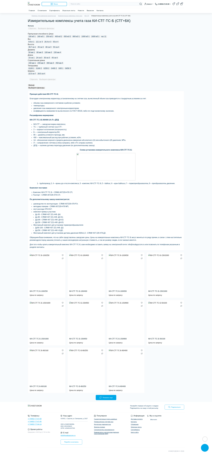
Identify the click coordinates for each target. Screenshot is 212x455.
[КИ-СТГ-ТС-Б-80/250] (86, 366)
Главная (32, 10)
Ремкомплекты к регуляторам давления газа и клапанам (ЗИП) (106, 433)
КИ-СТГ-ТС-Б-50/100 (156, 339)
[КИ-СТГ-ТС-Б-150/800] (126, 319)
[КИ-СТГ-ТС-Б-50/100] (165, 319)
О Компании (134, 424)
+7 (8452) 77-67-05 (35, 421)
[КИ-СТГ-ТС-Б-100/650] (126, 271)
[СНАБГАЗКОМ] (66, 407)
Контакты (100, 10)
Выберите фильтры (46, 28)
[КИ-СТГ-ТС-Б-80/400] (126, 366)
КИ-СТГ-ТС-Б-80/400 (117, 386)
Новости (81, 10)
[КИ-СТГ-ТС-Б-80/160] (47, 366)
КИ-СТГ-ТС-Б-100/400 (78, 291)
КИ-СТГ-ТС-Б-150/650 (78, 339)
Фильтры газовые (99, 427)
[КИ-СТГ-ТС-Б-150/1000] (165, 271)
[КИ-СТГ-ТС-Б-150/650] (86, 319)
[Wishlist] (62, 255)
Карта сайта (135, 432)
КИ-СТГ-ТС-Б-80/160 (38, 386)
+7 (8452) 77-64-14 (35, 424)
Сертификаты (54, 10)
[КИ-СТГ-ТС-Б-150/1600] (47, 319)
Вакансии (90, 10)
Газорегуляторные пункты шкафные (105, 419)
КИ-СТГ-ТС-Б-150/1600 (39, 339)
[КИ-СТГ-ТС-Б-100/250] (47, 271)
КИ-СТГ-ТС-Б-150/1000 (157, 291)
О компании (42, 10)
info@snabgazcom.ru (68, 435)
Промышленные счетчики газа (103, 422)
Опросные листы (68, 10)
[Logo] (34, 4)
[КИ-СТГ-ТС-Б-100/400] (86, 271)
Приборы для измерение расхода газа (44, 16)
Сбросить (32, 28)
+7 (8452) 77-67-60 (35, 419)
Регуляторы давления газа (102, 424)
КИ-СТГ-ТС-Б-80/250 (77, 386)
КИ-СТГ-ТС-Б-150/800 (118, 339)
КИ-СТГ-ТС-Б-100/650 (118, 291)
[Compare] (62, 258)
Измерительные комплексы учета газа (70, 16)
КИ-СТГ (86, 16)
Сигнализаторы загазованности (104, 430)
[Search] (141, 4)
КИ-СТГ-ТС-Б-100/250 (39, 291)
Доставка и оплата (137, 419)
